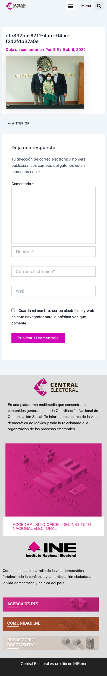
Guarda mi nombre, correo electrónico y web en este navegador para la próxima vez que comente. (52, 316)
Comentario (22, 183)
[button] (70, 6)
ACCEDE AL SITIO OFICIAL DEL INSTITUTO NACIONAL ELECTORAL (52, 527)
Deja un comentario (24, 49)
